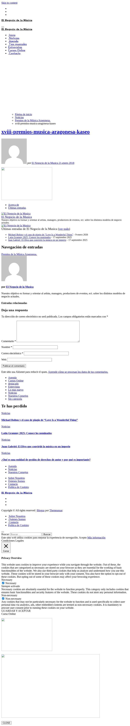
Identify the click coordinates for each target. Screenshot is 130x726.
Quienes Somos (16, 481)
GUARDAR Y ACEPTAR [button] (16, 610)
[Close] (2, 531)
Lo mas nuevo (15, 389)
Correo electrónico (12, 353)
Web (3, 359)
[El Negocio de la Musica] (15, 213)
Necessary (10, 583)
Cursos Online (16, 50)
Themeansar (55, 510)
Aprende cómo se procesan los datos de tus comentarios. (78, 371)
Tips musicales (17, 44)
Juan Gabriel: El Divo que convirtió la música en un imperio (37, 240)
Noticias (13, 38)
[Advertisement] (65, 86)
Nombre (6, 347)
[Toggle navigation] (2, 27)
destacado (13, 383)
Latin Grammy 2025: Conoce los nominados (29, 237)
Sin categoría (15, 398)
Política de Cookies (18, 487)
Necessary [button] (6, 579)
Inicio (11, 35)
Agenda (13, 41)
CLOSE (6, 723)
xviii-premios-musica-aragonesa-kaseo (45, 132)
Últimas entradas (17, 207)
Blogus (41, 510)
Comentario (8, 341)
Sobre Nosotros (16, 478)
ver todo (64, 229)
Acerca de (13, 204)
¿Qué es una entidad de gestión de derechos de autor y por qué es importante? (46, 459)
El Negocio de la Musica (45, 163)
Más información (96, 537)
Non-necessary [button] (9, 595)
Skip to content (9, 2)
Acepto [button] (83, 537)
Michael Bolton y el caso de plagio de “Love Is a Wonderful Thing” (40, 234)
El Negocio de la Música (16, 20)
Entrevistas (15, 47)
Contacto (14, 53)
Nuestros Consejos (18, 395)
